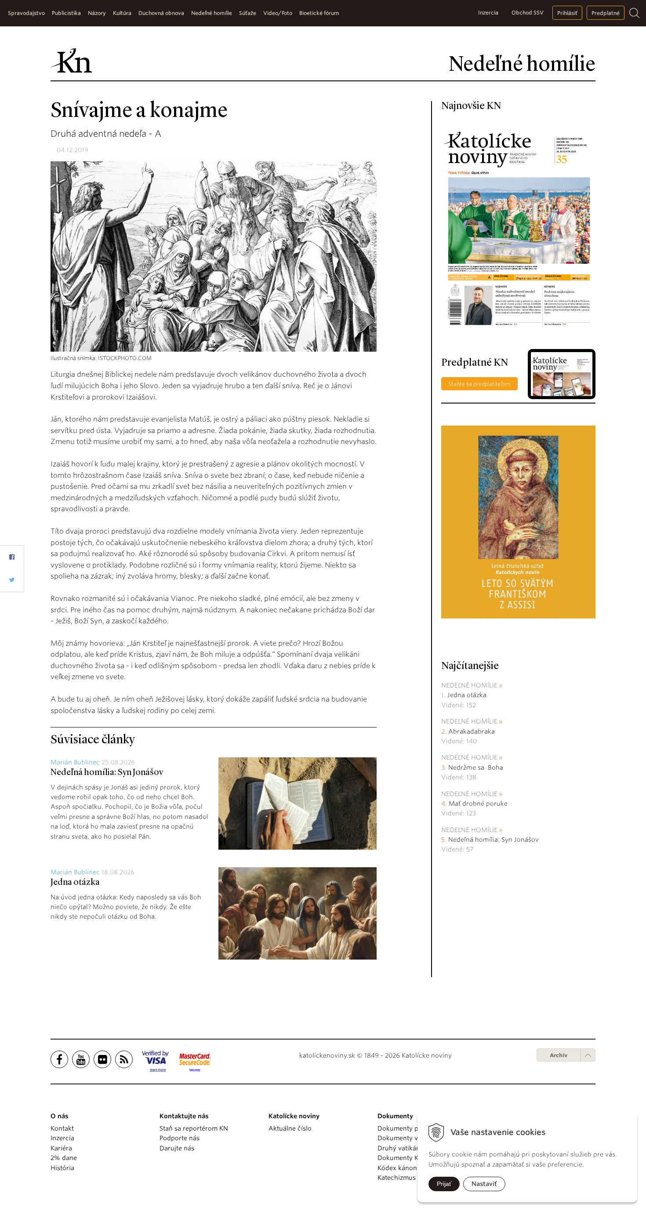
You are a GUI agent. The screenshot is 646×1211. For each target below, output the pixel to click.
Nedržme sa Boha (475, 767)
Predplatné (606, 13)
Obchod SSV (528, 12)
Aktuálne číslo (290, 1128)
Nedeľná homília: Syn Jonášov (107, 772)
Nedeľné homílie (469, 685)
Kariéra (61, 1148)
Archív (558, 1055)
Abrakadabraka (471, 731)
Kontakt (62, 1128)
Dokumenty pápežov (408, 1128)
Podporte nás (180, 1138)
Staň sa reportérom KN (194, 1128)
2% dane (64, 1157)
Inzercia (488, 12)
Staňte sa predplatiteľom (479, 384)
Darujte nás (177, 1148)
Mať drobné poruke (478, 803)
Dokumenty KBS (401, 1157)
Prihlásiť (567, 13)
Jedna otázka (75, 882)
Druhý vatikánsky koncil (413, 1148)
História (62, 1167)
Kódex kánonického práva (416, 1167)
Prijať (444, 1183)
